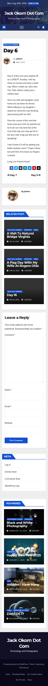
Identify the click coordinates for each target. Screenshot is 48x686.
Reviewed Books (18, 674)
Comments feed (12, 479)
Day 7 (13, 175)
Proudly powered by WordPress (16, 664)
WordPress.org (12, 486)
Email (8, 406)
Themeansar (24, 668)
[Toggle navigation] (21, 27)
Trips (36, 230)
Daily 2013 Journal (11, 44)
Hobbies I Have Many (23, 584)
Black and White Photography (20, 524)
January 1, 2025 (17, 560)
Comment (10, 335)
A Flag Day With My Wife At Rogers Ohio (23, 264)
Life (8, 581)
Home (8, 674)
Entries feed (10, 472)
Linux (9, 610)
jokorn (19, 59)
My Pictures (20, 680)
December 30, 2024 (18, 589)
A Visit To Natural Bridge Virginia (20, 235)
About (29, 680)
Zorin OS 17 (15, 614)
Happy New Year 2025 (24, 555)
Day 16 (12, 295)
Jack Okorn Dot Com (24, 13)
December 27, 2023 (18, 619)
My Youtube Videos (34, 674)
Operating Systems (21, 610)
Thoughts (28, 230)
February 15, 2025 (18, 531)
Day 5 (35, 175)
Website (8, 423)
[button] (38, 27)
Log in (8, 465)
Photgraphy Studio (14, 519)
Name (8, 390)
